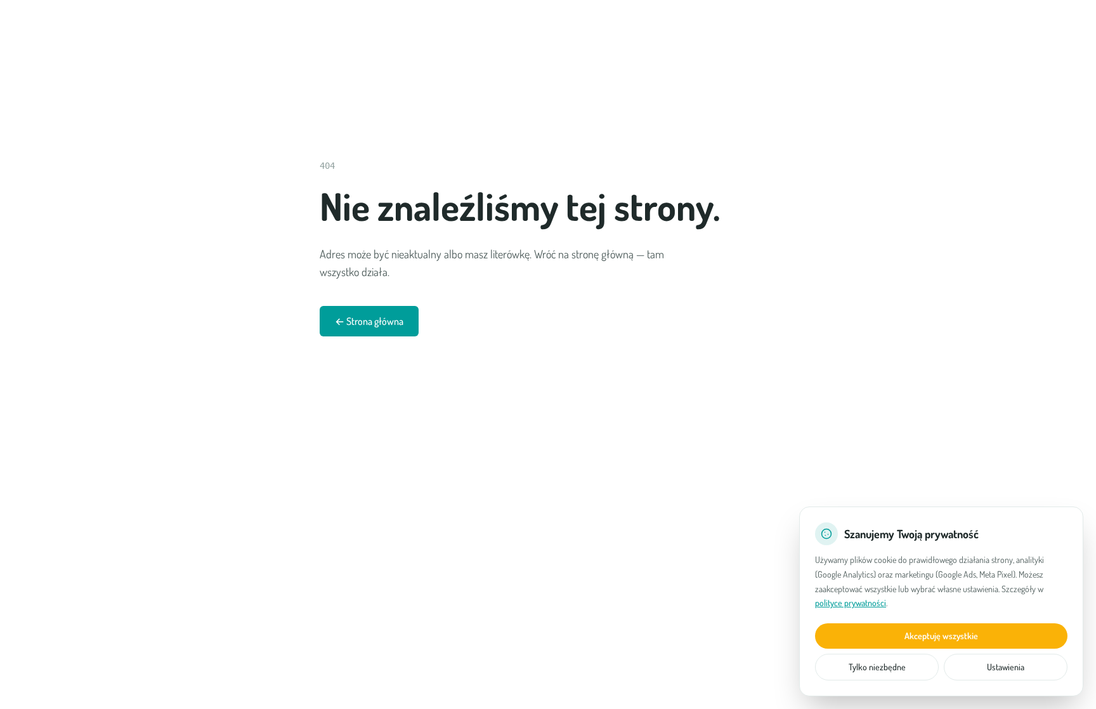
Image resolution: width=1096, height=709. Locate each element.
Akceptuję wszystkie (941, 635)
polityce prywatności (850, 602)
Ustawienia (1005, 666)
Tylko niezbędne (877, 666)
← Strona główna (369, 321)
